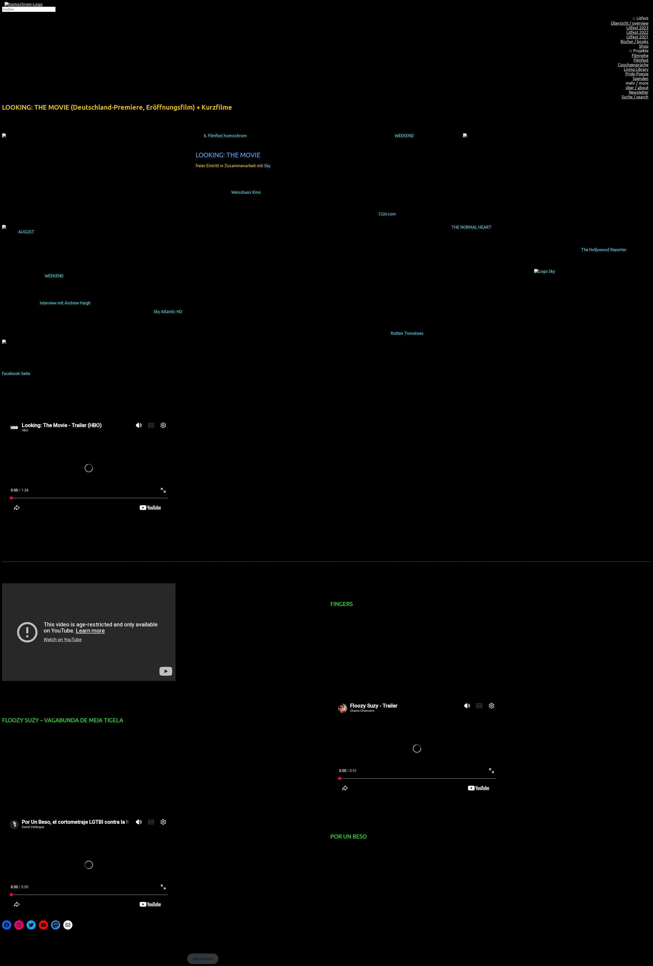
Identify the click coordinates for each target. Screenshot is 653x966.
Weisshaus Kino (246, 192)
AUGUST (26, 231)
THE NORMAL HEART (471, 227)
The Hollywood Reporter (603, 249)
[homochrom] (23, 4)
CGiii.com (387, 214)
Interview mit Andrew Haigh (65, 303)
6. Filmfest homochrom (225, 135)
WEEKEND (404, 135)
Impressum (203, 959)
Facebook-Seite (16, 373)
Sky (267, 165)
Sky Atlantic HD (168, 311)
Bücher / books (634, 41)
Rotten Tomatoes (407, 333)
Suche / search (635, 97)
